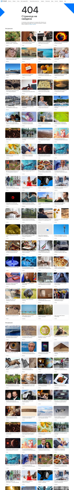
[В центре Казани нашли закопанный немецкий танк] (28, 429)
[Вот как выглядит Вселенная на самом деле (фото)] (28, 344)
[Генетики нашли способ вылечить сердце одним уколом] (12, 376)
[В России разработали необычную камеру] (12, 328)
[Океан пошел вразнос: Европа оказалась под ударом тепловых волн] (45, 55)
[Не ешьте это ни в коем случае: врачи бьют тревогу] (45, 397)
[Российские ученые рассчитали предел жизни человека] (61, 71)
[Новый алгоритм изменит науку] (12, 264)
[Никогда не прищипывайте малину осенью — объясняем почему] (12, 38)
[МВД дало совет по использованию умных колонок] (45, 296)
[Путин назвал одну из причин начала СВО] (28, 280)
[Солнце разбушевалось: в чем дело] (12, 231)
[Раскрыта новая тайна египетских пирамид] (61, 413)
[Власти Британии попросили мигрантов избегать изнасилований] (28, 55)
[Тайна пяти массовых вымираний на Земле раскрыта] (61, 38)
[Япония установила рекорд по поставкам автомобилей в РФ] (28, 328)
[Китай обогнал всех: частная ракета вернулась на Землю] (45, 328)
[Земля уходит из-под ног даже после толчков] (61, 280)
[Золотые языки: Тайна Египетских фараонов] (61, 215)
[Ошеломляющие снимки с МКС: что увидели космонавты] (45, 413)
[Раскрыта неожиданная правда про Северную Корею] (45, 445)
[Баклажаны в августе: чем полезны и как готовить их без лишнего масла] (61, 445)
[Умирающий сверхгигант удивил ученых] (12, 71)
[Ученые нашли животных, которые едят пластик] (12, 135)
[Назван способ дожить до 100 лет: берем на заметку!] (28, 247)
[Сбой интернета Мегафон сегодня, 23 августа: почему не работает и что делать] (45, 376)
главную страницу (32, 24)
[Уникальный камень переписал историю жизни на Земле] (61, 87)
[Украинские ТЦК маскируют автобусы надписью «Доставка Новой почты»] (61, 247)
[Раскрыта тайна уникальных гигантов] (28, 296)
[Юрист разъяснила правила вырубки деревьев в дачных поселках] (12, 477)
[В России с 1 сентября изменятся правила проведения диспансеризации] (61, 183)
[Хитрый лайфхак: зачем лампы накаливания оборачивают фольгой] (61, 477)
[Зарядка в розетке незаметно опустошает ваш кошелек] (45, 38)
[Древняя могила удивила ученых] (61, 397)
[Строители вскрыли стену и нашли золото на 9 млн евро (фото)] (45, 87)
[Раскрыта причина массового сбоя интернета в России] (12, 344)
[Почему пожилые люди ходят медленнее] (28, 103)
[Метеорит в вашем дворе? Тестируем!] (45, 360)
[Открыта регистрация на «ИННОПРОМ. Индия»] (61, 296)
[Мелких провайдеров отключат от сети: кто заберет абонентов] (61, 231)
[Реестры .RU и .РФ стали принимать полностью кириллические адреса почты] (12, 296)
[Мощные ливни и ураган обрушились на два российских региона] (61, 429)
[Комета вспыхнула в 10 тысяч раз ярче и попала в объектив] (61, 344)
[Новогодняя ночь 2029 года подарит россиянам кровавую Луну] (12, 199)
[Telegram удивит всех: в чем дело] (12, 215)
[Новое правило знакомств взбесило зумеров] (28, 183)
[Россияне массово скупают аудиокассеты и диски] (28, 71)
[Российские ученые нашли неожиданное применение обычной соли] (28, 119)
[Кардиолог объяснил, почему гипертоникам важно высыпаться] (28, 199)
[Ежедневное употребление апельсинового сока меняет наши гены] (45, 71)
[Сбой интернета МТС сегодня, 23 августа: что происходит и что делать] (61, 376)
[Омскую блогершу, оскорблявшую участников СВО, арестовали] (28, 87)
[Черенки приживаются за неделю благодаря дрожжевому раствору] (12, 445)
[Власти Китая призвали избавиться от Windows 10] (45, 231)
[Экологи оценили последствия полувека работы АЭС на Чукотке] (28, 215)
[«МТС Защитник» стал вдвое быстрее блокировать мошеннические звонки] (45, 344)
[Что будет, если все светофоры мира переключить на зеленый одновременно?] (45, 280)
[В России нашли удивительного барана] (12, 429)
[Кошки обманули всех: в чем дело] (45, 461)
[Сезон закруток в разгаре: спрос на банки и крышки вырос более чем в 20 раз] (61, 328)
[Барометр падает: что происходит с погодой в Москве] (12, 183)
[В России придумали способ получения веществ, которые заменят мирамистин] (28, 264)
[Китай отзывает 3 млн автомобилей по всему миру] (12, 103)
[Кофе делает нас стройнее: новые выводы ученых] (61, 199)
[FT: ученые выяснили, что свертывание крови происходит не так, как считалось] (61, 167)
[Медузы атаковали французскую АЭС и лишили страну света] (12, 360)
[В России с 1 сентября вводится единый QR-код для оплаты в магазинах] (61, 461)
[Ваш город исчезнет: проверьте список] (45, 429)
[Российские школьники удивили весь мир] (28, 135)
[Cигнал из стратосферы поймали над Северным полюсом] (45, 477)
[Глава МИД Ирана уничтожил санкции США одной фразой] (45, 247)
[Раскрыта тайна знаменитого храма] (45, 199)
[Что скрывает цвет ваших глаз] (12, 413)
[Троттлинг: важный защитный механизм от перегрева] (12, 280)
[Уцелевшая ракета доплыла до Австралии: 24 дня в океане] (12, 397)
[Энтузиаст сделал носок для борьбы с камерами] (45, 183)
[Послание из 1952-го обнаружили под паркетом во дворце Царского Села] (28, 397)
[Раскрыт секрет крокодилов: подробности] (28, 360)
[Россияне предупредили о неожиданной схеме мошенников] (61, 135)
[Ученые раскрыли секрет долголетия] (61, 55)
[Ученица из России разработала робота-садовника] (45, 312)
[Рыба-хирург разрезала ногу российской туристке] (28, 312)
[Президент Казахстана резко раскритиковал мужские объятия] (28, 413)
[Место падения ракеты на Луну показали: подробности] (28, 231)
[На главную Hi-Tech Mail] (4, 1)
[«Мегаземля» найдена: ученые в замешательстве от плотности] (45, 151)
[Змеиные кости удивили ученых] (12, 312)
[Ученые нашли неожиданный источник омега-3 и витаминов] (61, 119)
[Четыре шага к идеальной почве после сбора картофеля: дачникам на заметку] (12, 87)
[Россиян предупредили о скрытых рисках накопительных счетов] (45, 119)
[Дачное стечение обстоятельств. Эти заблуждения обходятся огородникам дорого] (12, 167)
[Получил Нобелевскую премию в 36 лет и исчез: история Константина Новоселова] (28, 38)
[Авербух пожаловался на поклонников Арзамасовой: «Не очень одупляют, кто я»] (12, 461)
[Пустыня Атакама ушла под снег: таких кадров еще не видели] (45, 135)
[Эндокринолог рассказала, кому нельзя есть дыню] (12, 151)
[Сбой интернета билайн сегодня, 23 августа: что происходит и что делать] (45, 215)
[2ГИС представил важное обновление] (61, 312)
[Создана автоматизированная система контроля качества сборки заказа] (12, 247)
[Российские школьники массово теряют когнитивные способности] (28, 376)
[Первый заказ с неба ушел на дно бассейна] (61, 103)
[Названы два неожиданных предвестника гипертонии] (28, 151)
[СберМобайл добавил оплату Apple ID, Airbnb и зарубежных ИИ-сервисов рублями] (45, 264)
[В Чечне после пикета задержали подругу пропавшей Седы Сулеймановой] (12, 55)
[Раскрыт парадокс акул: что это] (61, 151)
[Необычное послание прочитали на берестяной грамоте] (28, 477)
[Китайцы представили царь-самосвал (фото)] (28, 461)
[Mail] (1, 1)
